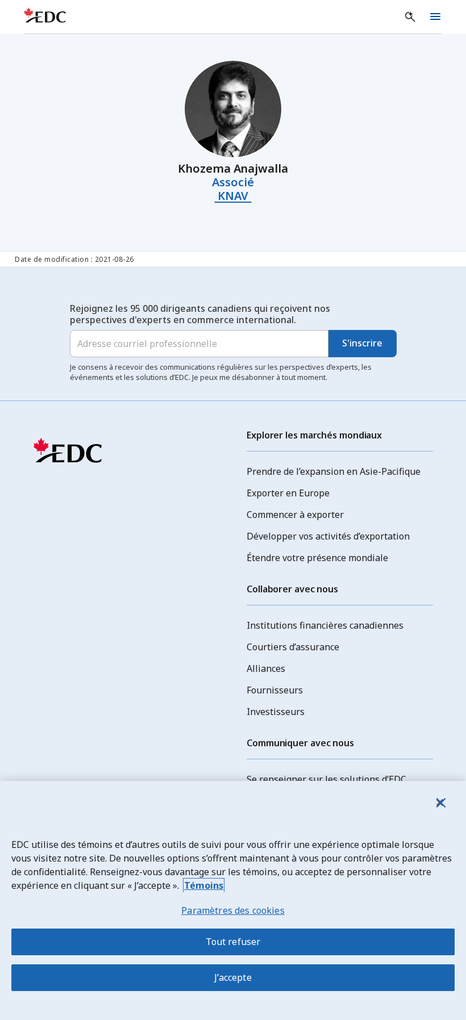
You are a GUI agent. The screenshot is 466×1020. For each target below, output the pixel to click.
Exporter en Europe (288, 493)
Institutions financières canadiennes (325, 625)
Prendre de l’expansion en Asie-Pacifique (334, 471)
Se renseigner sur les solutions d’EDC (326, 779)
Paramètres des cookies (233, 910)
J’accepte (232, 977)
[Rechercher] (410, 17)
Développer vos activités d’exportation (328, 536)
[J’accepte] (439, 802)
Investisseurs (276, 711)
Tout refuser (233, 941)
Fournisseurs (275, 690)
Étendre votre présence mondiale (317, 557)
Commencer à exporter (295, 514)
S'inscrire (362, 343)
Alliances (266, 668)
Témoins (203, 885)
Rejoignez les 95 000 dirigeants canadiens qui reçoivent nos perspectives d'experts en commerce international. (200, 314)
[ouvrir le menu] (435, 17)
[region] (233, 900)
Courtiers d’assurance (293, 647)
